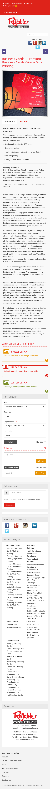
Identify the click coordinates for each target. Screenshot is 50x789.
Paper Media (9, 422)
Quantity (7, 412)
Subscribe (10, 505)
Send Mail (40, 473)
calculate (40, 461)
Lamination (8, 431)
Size (5, 403)
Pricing (23, 121)
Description (9, 121)
